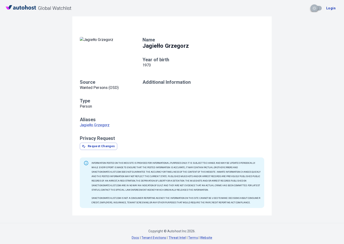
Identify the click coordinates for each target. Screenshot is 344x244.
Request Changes (101, 146)
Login (331, 8)
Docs (135, 238)
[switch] (314, 8)
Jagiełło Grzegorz (95, 125)
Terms (193, 238)
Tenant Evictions (153, 238)
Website (206, 238)
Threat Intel (177, 238)
